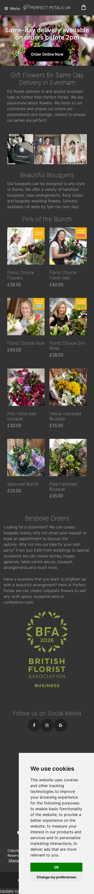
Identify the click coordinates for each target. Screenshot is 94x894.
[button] (34, 725)
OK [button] (56, 867)
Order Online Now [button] (47, 54)
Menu (14, 8)
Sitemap (14, 860)
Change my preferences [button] (56, 877)
